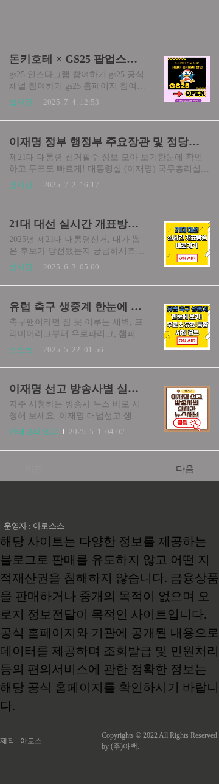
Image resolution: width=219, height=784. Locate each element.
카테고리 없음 (33, 431)
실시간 (21, 101)
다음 (185, 469)
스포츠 (21, 349)
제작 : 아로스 (21, 741)
